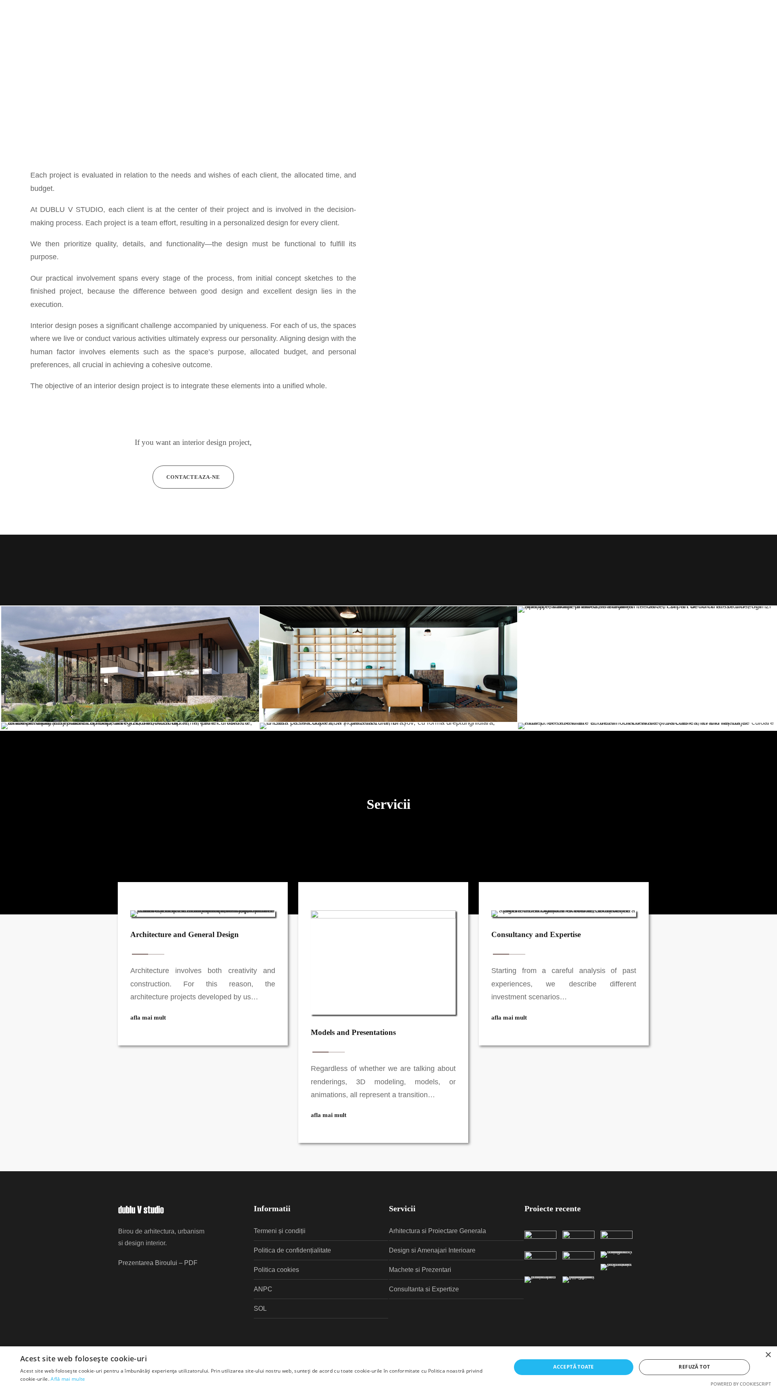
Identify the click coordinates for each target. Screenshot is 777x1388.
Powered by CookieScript (741, 1384)
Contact (197, 41)
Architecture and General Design (184, 934)
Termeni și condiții (280, 1230)
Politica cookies (276, 1269)
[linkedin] (702, 41)
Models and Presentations (353, 1032)
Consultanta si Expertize (424, 1289)
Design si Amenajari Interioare (432, 1250)
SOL (260, 1308)
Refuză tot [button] (694, 1366)
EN (668, 41)
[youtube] (734, 41)
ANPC (263, 1289)
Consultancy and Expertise (536, 934)
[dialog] (388, 1367)
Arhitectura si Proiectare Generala (437, 1230)
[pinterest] (718, 41)
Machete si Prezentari (420, 1269)
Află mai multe (68, 1378)
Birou (164, 41)
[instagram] (749, 41)
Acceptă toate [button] (573, 1366)
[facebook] (686, 41)
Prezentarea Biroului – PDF (157, 1262)
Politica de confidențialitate (292, 1250)
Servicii (132, 41)
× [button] (768, 1355)
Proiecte (96, 41)
